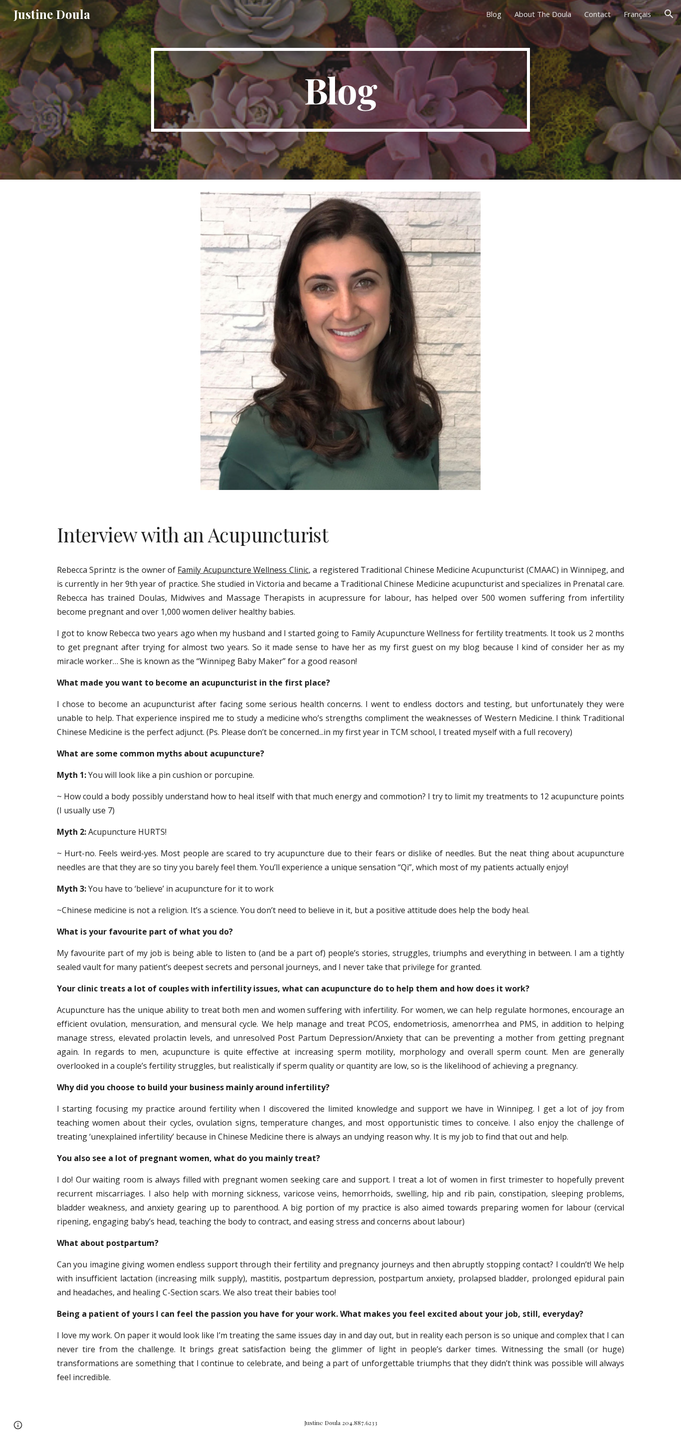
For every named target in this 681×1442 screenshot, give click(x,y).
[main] (340, 90)
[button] (669, 14)
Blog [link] (494, 14)
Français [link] (637, 14)
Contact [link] (597, 14)
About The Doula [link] (542, 14)
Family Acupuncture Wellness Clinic (242, 569)
